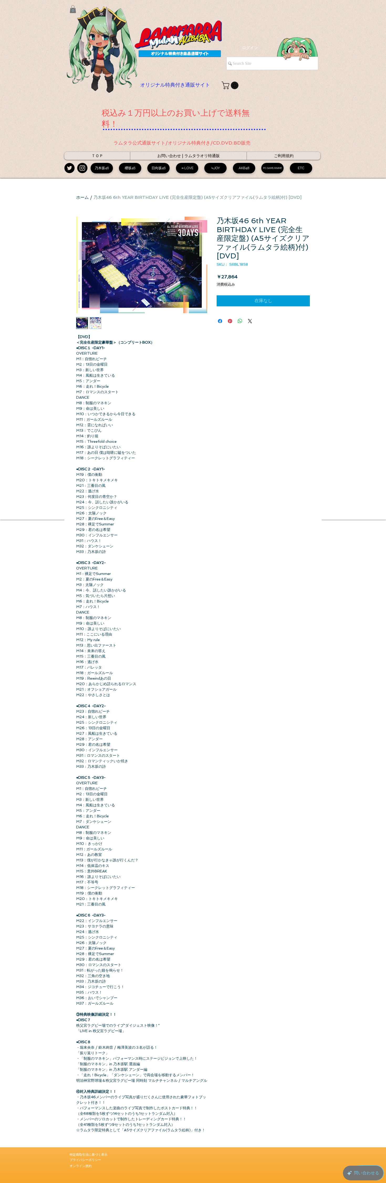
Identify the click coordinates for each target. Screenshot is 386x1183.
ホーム (82, 197)
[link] (231, 85)
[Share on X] (250, 321)
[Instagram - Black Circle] (82, 168)
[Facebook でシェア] (220, 321)
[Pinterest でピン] (230, 321)
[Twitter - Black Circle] (69, 168)
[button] (73, 9)
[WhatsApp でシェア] (240, 321)
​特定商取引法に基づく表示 (88, 1155)
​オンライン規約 (81, 1166)
